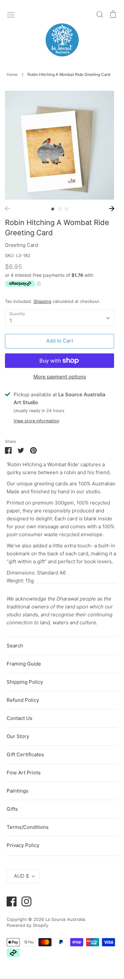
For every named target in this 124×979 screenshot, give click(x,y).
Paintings (17, 791)
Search (15, 645)
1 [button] (52, 209)
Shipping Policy (25, 682)
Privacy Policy (23, 845)
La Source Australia (65, 919)
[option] (59, 145)
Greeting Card (21, 245)
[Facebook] (9, 901)
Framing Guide (24, 664)
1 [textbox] (11, 320)
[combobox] (59, 317)
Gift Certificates (25, 754)
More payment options (59, 377)
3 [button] (66, 209)
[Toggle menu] (11, 14)
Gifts (12, 809)
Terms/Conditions (28, 827)
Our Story (18, 736)
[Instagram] (24, 901)
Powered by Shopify (27, 925)
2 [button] (59, 209)
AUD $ (21, 876)
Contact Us (19, 718)
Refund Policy (23, 700)
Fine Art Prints (24, 772)
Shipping (42, 301)
